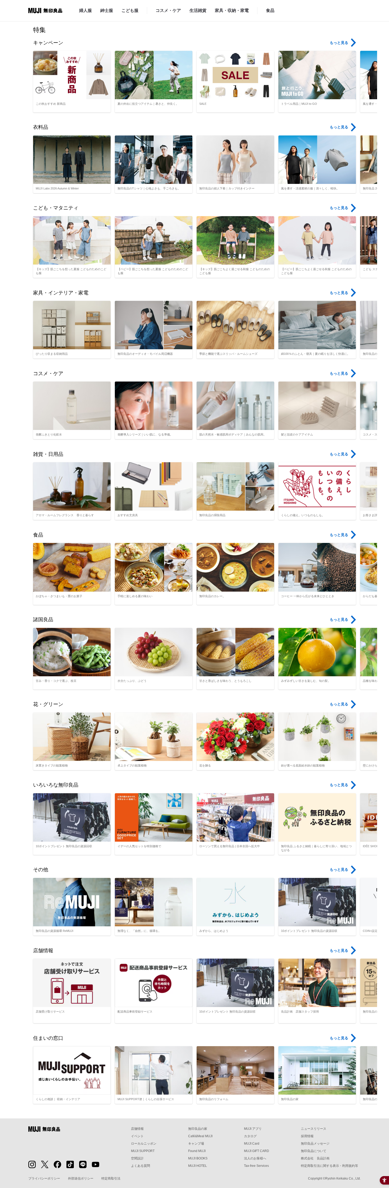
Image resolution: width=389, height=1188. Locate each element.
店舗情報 (137, 1129)
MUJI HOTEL (197, 1166)
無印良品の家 (197, 1129)
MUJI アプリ (253, 1129)
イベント (137, 1136)
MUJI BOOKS (197, 1158)
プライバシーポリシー (44, 1178)
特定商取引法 (110, 1178)
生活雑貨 (197, 10)
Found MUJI (197, 1151)
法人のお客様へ (255, 1158)
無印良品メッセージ (315, 1143)
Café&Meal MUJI (200, 1136)
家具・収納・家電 (232, 10)
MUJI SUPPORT (143, 1151)
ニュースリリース (313, 1129)
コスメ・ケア (168, 10)
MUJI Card (251, 1143)
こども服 (129, 10)
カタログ (250, 1136)
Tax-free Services (256, 1166)
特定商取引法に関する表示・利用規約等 (329, 1166)
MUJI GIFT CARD (256, 1151)
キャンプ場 (196, 1143)
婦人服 (85, 10)
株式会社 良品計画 (315, 1158)
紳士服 (106, 10)
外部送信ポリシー (80, 1178)
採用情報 (307, 1136)
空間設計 (137, 1158)
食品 (270, 10)
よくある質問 (140, 1166)
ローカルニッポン (143, 1143)
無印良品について (313, 1151)
